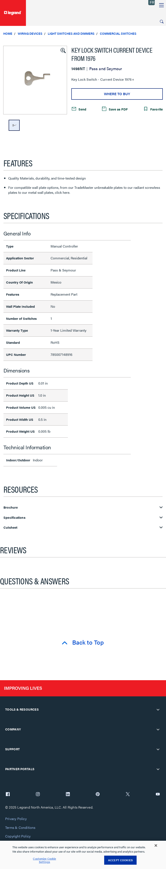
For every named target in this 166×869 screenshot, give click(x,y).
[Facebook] (7, 794)
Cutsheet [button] (10, 527)
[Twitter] (127, 794)
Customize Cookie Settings (44, 860)
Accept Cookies (120, 860)
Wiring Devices (30, 33)
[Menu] (161, 5)
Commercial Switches (118, 33)
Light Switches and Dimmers (71, 33)
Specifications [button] (14, 517)
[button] (63, 50)
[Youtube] (157, 794)
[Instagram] (37, 794)
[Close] (156, 845)
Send (82, 109)
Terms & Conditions (20, 827)
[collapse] (158, 709)
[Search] (162, 21)
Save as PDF (118, 109)
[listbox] (35, 80)
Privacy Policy (16, 819)
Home (7, 33)
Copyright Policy (17, 836)
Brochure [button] (10, 507)
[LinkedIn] (67, 794)
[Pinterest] (97, 794)
